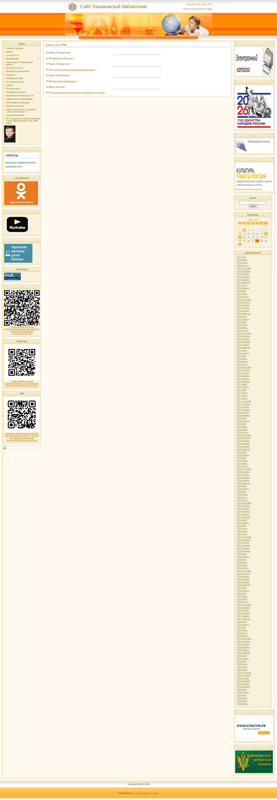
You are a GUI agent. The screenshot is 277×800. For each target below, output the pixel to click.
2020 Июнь (242, 494)
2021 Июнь (242, 528)
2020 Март (242, 486)
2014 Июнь (242, 294)
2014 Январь (243, 280)
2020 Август (243, 500)
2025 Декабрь (243, 681)
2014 (57, 45)
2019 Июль (242, 463)
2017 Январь (243, 378)
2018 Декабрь (243, 443)
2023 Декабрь (243, 613)
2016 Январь (243, 345)
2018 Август (243, 432)
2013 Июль (242, 263)
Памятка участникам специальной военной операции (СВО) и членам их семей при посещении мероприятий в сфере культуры (22, 436)
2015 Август (243, 330)
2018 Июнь (242, 427)
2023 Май (241, 593)
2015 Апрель (243, 319)
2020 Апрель (243, 489)
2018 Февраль (243, 415)
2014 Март (242, 285)
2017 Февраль (243, 381)
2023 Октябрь (243, 607)
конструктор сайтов (140, 793)
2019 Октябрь (243, 472)
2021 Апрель (243, 523)
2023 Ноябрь (243, 610)
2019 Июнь (242, 460)
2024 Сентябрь (244, 639)
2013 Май (241, 257)
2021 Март (242, 520)
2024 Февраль (243, 619)
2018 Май (241, 424)
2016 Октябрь (243, 370)
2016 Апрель (243, 353)
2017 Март (242, 384)
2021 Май (241, 525)
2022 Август (243, 568)
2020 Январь (243, 480)
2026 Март (242, 689)
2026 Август (243, 704)
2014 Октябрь (243, 302)
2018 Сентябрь (244, 435)
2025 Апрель (243, 658)
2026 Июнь (242, 698)
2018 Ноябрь (243, 441)
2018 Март (242, 418)
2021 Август (243, 534)
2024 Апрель (243, 624)
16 (266, 234)
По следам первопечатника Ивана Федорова (73, 70)
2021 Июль (242, 531)
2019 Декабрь (243, 477)
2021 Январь (243, 514)
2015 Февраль (243, 313)
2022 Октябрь (243, 574)
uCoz (155, 793)
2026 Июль (242, 701)
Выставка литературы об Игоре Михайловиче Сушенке (78, 92)
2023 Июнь (242, 596)
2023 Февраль (243, 585)
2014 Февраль (243, 282)
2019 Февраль (243, 449)
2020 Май (241, 492)
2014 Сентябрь (244, 299)
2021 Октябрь (243, 540)
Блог (133, 37)
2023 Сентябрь (244, 605)
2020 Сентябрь (244, 503)
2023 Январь (243, 582)
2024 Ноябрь (243, 644)
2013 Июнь (242, 260)
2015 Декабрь (243, 342)
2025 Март (242, 656)
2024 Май (241, 627)
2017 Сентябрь (244, 401)
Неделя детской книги (62, 58)
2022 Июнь (242, 562)
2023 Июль (242, 599)
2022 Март (242, 554)
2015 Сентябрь (244, 333)
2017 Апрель (243, 387)
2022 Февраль (243, 551)
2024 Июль (242, 633)
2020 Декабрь (243, 511)
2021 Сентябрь (244, 537)
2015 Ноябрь (243, 339)
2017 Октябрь (243, 404)
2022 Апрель (243, 557)
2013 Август (243, 265)
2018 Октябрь (243, 438)
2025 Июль (242, 667)
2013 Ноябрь (243, 274)
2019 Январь (243, 446)
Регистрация (143, 37)
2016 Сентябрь (244, 367)
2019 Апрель (243, 455)
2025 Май (241, 661)
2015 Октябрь (243, 336)
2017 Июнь (242, 393)
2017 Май (241, 390)
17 (240, 237)
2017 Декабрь (243, 410)
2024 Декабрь (243, 647)
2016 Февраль (243, 347)
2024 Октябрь (243, 641)
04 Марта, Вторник (55, 87)
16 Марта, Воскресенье (58, 75)
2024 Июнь (242, 630)
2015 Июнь (242, 325)
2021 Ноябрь (243, 542)
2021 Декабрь (243, 545)
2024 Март (242, 622)
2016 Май (241, 356)
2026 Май (241, 695)
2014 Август (243, 297)
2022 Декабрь (243, 579)
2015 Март (242, 316)
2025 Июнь (242, 664)
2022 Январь (243, 548)
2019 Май (241, 458)
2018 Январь (243, 412)
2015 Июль (242, 328)
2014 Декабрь (243, 308)
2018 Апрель (243, 421)
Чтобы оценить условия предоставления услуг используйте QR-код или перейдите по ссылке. (22, 383)
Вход (153, 37)
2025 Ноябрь (243, 678)
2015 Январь (243, 311)
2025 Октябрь (243, 675)
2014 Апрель (243, 288)
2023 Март (242, 588)
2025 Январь (243, 650)
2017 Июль (242, 395)
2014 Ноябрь (243, 305)
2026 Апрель (243, 692)
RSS (210, 9)
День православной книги (64, 81)
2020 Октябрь (243, 506)
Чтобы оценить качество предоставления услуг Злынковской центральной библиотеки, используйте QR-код (22, 330)
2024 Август (243, 636)
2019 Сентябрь (244, 469)
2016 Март (242, 350)
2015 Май (241, 322)
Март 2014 (253, 220)
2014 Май (241, 291)
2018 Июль (242, 429)
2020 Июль (242, 497)
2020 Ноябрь (243, 509)
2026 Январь (243, 684)
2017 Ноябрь (243, 407)
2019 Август (243, 466)
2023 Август (243, 602)
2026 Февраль (243, 687)
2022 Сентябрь (244, 571)
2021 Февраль (243, 517)
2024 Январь (243, 616)
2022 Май (241, 559)
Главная (125, 37)
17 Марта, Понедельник (58, 64)
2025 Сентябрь (244, 672)
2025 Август (243, 670)
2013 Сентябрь (244, 268)
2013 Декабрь (243, 277)
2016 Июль (242, 362)
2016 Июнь (242, 359)
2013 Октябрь (243, 271)
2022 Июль (242, 565)
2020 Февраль (243, 483)
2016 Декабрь (243, 376)
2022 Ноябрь (243, 576)
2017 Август (243, 398)
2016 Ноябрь (243, 373)
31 (240, 244)
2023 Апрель (243, 590)
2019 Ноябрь (243, 475)
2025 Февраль (243, 653)
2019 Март (242, 452)
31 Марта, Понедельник (58, 52)
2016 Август (243, 364)
